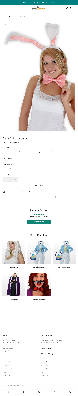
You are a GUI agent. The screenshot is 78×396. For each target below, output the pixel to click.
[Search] (67, 8)
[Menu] (4, 8)
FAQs (4, 372)
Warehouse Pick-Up (32, 192)
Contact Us (6, 375)
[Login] (70, 8)
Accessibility (45, 365)
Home (5, 17)
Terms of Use (45, 369)
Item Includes (8, 158)
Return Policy (45, 372)
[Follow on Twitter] (49, 354)
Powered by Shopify (20, 385)
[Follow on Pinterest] (52, 354)
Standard (8, 169)
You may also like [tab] (39, 317)
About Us (6, 365)
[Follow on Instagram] (45, 354)
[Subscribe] (65, 348)
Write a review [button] (39, 222)
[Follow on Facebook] (42, 354)
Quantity (6, 174)
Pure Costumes (11, 385)
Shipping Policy (45, 375)
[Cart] (74, 8)
